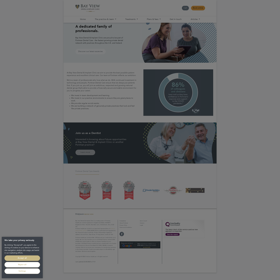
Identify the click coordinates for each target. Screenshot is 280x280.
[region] (22, 257)
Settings (22, 271)
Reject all (22, 265)
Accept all (22, 258)
